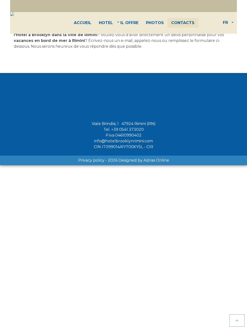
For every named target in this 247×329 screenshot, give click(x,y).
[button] (106, 23)
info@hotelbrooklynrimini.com (123, 141)
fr (225, 22)
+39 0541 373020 (127, 129)
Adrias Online (156, 160)
